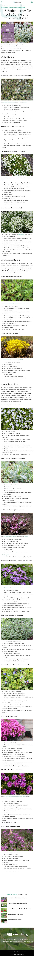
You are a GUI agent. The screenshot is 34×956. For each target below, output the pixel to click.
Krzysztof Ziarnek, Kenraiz (6, 303)
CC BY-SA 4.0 (25, 102)
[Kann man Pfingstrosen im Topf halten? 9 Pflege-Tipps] (4, 910)
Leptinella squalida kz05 (13, 303)
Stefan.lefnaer (4, 359)
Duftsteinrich (21, 234)
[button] (31, 2)
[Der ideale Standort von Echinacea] (4, 915)
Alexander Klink (5, 796)
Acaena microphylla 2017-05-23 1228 (10, 102)
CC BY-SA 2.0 (28, 587)
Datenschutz (16, 951)
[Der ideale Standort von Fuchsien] (4, 921)
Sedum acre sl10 (9, 359)
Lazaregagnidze (5, 177)
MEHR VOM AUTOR (22, 894)
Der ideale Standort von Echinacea (15, 914)
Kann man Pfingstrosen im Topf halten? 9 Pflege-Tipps (19, 908)
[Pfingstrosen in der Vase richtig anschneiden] (4, 905)
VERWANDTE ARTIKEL (12, 894)
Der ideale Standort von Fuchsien (15, 919)
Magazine (10, 951)
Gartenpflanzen (4, 5)
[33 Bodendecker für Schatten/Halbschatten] (4, 899)
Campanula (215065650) (15, 587)
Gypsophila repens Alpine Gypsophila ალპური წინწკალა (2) (15, 177)
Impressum (23, 951)
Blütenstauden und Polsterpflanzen (16, 7)
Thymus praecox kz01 (13, 536)
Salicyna (4, 102)
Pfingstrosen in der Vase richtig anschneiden (17, 903)
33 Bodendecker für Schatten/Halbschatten (17, 897)
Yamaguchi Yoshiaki (5, 587)
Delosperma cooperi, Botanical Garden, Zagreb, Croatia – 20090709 (17, 796)
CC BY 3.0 (6, 798)
